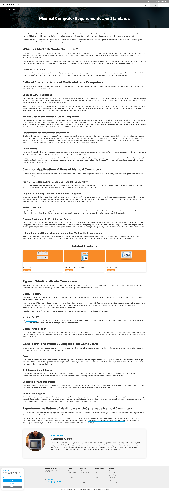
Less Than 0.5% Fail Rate (113, 482)
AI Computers (82, 475)
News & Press (71, 475)
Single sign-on (48, 154)
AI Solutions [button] (113, 5)
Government (97, 475)
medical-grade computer (33, 53)
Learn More (27, 270)
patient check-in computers (32, 213)
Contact (69, 474)
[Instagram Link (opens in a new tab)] (54, 482)
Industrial (96, 472)
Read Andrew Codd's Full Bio (35, 454)
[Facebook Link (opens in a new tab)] (52, 482)
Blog (153, 1)
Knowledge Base (112, 472)
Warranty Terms (112, 477)
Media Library (111, 485)
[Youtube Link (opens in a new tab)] (60, 482)
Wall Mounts (82, 484)
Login (148, 1)
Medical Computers (83, 477)
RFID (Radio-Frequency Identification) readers (73, 154)
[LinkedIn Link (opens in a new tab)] (46, 482)
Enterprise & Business (99, 474)
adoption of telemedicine (41, 236)
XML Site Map (98, 489)
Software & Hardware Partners (115, 480)
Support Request (112, 475)
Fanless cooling (103, 120)
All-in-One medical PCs (46, 297)
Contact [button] (162, 5)
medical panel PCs (94, 420)
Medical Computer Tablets (74, 267)
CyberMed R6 (28, 267)
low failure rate (83, 120)
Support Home (112, 470)
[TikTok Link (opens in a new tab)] (57, 482)
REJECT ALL (12, 486)
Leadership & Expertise (72, 472)
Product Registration (113, 474)
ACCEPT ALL (12, 480)
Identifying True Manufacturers (115, 484)
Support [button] (146, 5)
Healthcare (97, 470)
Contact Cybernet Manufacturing (113, 420)
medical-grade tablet (45, 332)
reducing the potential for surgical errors (129, 227)
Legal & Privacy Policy (77, 489)
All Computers (82, 470)
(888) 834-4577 (50, 479)
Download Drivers (112, 479)
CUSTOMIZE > (12, 483)
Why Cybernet (71, 470)
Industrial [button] (129, 5)
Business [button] (137, 5)
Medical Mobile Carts (84, 482)
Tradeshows (70, 477)
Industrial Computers (84, 479)
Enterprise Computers (84, 480)
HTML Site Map (92, 489)
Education (96, 477)
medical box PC (31, 320)
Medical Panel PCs (113, 267)
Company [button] (153, 5)
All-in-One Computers (84, 474)
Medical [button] (122, 5)
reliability (101, 61)
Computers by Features (84, 472)
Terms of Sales (85, 489)
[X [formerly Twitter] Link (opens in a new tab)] (49, 482)
